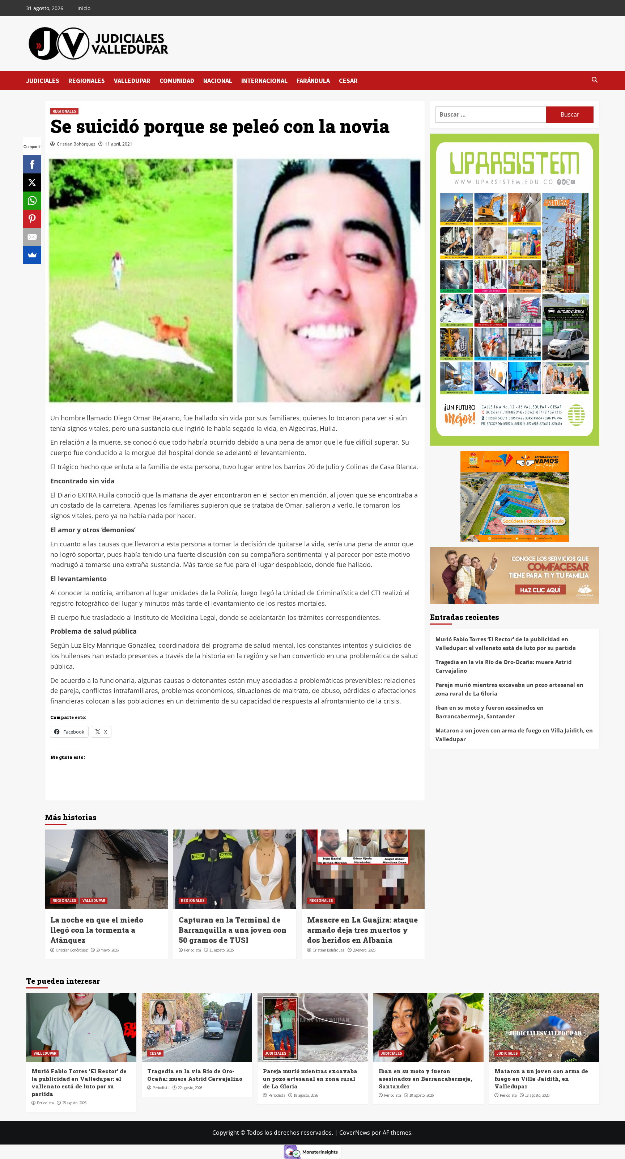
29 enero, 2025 (364, 950)
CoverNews (354, 1133)
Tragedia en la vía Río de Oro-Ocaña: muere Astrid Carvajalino (503, 667)
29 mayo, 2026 (107, 950)
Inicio (83, 8)
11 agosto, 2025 (221, 950)
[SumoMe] (32, 255)
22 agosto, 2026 (190, 1087)
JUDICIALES (42, 80)
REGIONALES (86, 80)
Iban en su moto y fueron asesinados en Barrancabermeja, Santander (489, 712)
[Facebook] (32, 164)
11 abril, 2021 (118, 144)
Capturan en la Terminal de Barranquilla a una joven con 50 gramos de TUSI (232, 930)
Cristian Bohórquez (76, 144)
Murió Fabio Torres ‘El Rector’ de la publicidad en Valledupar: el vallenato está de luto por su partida (505, 644)
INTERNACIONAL (264, 80)
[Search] (594, 80)
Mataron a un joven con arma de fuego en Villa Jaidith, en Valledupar (514, 735)
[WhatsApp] (32, 201)
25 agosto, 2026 (74, 1102)
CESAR (348, 80)
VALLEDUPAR (132, 80)
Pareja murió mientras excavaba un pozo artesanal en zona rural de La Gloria (509, 689)
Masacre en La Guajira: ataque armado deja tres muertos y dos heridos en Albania (362, 930)
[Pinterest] (32, 219)
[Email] (32, 237)
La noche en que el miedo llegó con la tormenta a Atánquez (96, 930)
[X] (32, 182)
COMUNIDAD (177, 80)
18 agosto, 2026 (306, 1095)
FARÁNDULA (313, 80)
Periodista (192, 950)
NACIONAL (217, 80)
